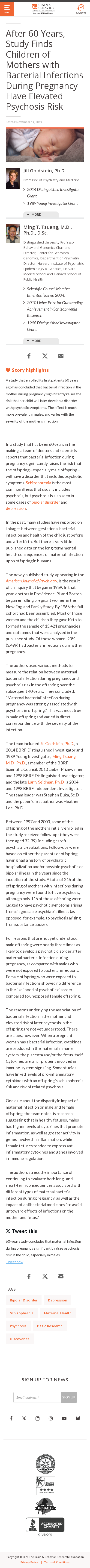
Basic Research (50, 1326)
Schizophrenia (38, 482)
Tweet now (14, 1262)
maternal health (58, 1313)
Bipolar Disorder (23, 1300)
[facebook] (11, 1418)
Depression (57, 1300)
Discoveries (20, 1338)
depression (16, 508)
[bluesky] (78, 1418)
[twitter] (24, 1418)
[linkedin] (37, 1418)
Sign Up (68, 1397)
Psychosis (18, 1326)
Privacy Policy (29, 1562)
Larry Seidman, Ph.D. (46, 781)
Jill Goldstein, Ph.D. (57, 743)
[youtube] (64, 1418)
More (36, 214)
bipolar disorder (46, 502)
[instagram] (50, 1418)
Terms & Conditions (56, 1562)
